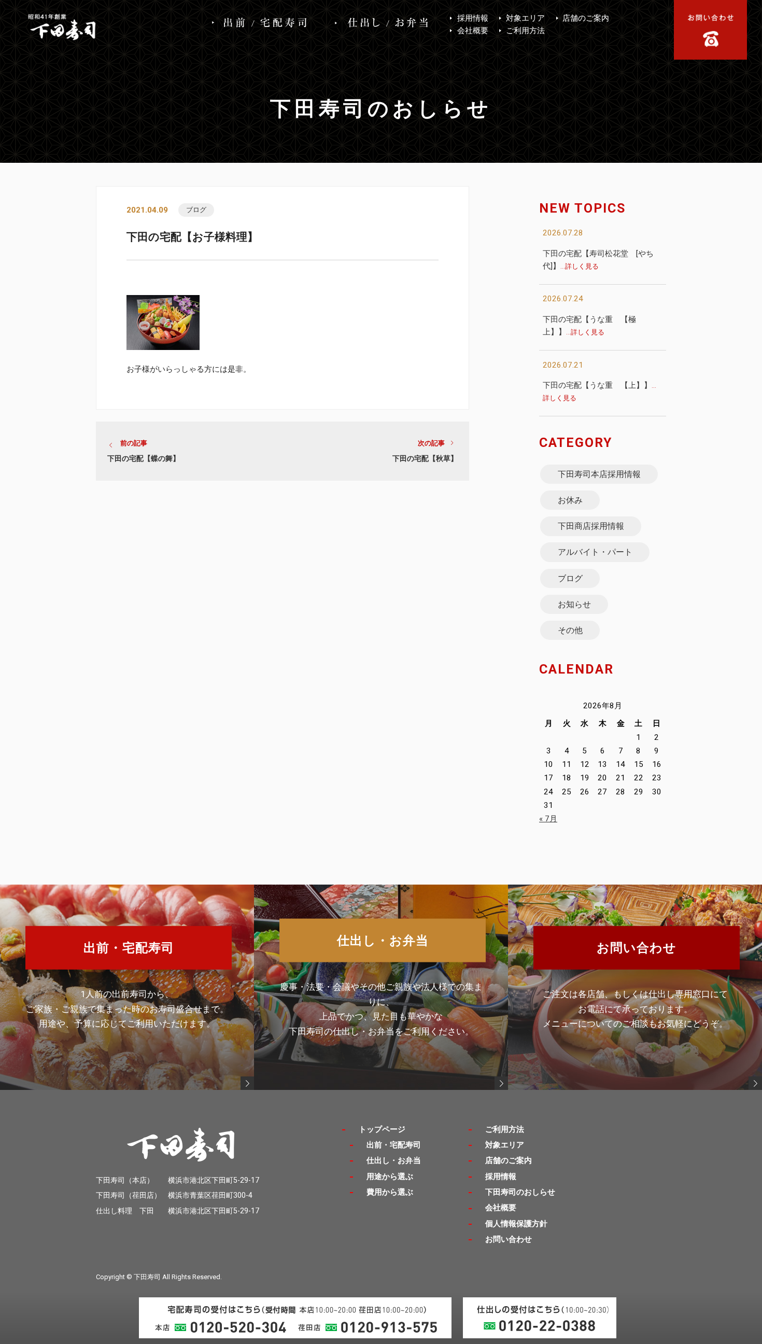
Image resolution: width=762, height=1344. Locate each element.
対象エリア (525, 18)
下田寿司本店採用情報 (599, 474)
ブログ (196, 210)
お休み (570, 500)
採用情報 (472, 18)
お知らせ (574, 604)
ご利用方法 (525, 30)
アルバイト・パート (595, 552)
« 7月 (548, 818)
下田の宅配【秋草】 (425, 458)
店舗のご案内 (585, 18)
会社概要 (472, 30)
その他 (570, 630)
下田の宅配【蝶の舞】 (143, 458)
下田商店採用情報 (591, 526)
